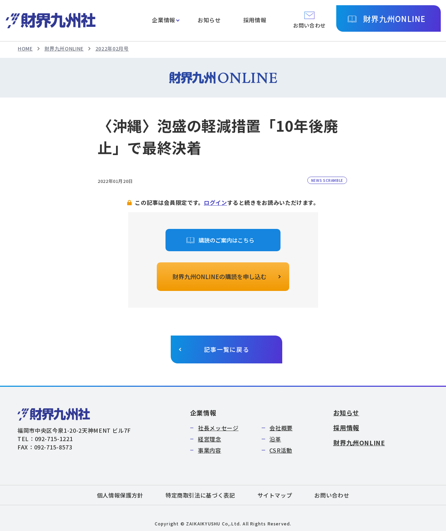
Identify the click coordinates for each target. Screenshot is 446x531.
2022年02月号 (112, 48)
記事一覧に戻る (226, 349)
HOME (25, 48)
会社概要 (281, 428)
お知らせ (209, 20)
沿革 (275, 439)
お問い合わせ (331, 495)
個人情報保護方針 (120, 495)
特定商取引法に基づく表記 (200, 495)
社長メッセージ (218, 428)
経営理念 (209, 439)
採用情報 (255, 20)
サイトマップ (274, 495)
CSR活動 (280, 450)
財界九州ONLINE (394, 18)
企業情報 (163, 20)
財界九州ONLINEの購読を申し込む (219, 276)
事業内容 (209, 450)
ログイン (215, 202)
